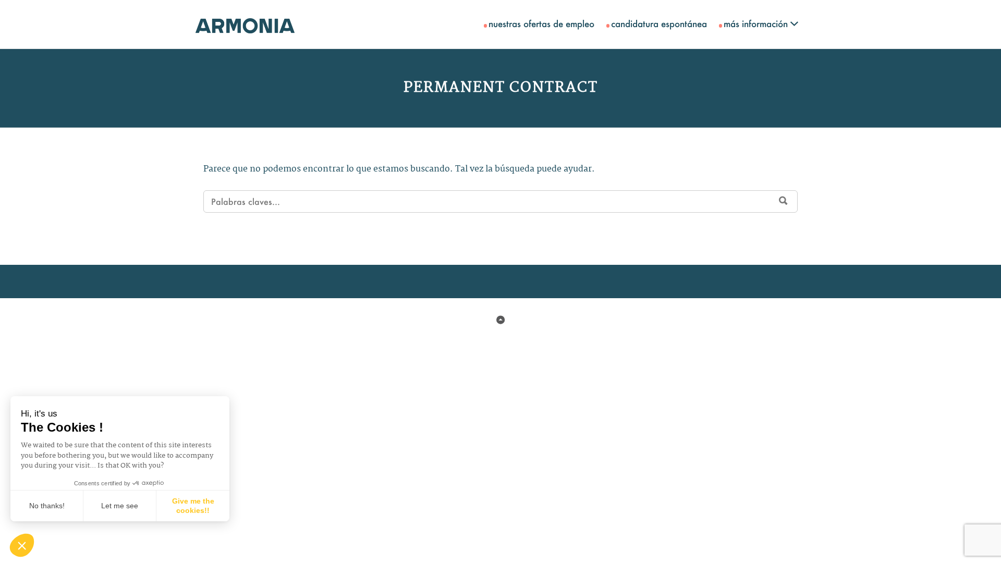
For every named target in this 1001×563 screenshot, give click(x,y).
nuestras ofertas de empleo (541, 23)
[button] (21, 545)
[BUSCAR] (783, 200)
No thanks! (47, 505)
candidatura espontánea (659, 23)
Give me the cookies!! (193, 506)
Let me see (119, 505)
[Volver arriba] (500, 320)
